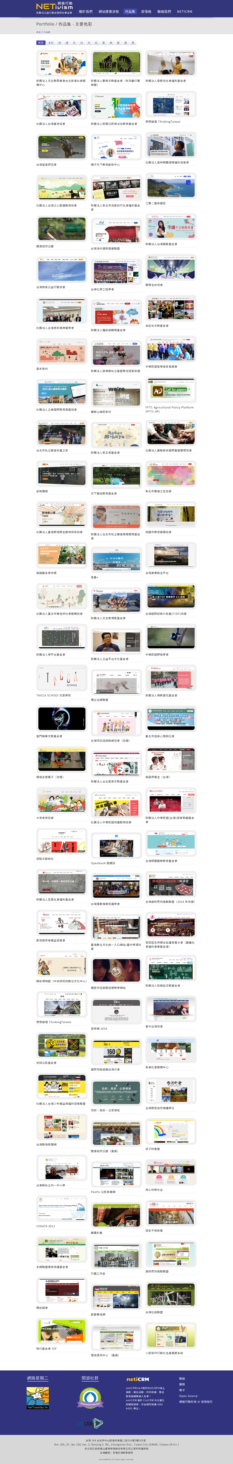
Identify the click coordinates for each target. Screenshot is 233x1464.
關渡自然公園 (45, 246)
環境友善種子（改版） (50, 777)
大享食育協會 (45, 818)
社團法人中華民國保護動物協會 (111, 822)
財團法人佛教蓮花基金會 (161, 695)
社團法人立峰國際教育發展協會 (56, 409)
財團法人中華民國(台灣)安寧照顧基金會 (169, 820)
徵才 (182, 1390)
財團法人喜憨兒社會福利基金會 (165, 81)
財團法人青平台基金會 (50, 654)
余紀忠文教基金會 (157, 326)
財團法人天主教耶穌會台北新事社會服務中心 (61, 83)
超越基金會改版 (46, 573)
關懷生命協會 (154, 285)
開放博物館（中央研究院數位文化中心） (62, 981)
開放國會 (42, 1308)
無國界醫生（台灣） (158, 777)
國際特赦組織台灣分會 (105, 1069)
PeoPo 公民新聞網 (103, 1192)
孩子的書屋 (152, 1149)
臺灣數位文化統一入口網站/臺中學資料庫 (116, 947)
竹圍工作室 (98, 1273)
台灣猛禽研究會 (46, 164)
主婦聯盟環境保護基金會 (52, 1267)
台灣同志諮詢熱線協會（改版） (111, 740)
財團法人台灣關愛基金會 (161, 244)
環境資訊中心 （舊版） (106, 1355)
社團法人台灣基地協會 (50, 124)
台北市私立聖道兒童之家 (52, 450)
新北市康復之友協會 (158, 491)
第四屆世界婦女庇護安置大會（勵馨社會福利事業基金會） (170, 944)
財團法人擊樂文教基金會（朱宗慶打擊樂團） (115, 83)
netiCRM (184, 11)
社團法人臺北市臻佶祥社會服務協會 (59, 614)
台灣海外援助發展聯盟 (105, 248)
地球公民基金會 (46, 1063)
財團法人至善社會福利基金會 (55, 899)
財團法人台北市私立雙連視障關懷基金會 (115, 536)
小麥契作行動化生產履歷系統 (164, 1353)
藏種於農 (97, 1233)
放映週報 (42, 491)
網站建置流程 (109, 11)
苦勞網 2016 (99, 1028)
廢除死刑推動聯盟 (157, 1271)
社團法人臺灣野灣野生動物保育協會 (59, 532)
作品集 (130, 11)
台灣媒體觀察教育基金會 (161, 861)
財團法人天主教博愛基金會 (108, 618)
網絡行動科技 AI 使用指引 (196, 1402)
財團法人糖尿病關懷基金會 (108, 330)
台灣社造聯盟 (154, 1312)
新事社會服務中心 (157, 1067)
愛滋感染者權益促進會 (50, 940)
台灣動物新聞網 (46, 1144)
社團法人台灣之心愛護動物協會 (56, 205)
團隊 (182, 1384)
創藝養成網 (98, 1314)
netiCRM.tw (133, 1388)
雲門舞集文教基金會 (49, 736)
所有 (41, 42)
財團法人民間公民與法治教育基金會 (114, 124)
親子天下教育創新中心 (105, 164)
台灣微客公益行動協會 (50, 287)
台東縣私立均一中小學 (50, 1185)
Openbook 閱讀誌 (103, 863)
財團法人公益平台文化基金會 (110, 659)
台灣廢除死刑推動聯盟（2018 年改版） (171, 902)
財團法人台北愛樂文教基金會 (110, 781)
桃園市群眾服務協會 (158, 532)
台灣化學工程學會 (102, 289)
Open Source (188, 1396)
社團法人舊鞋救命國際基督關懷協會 (168, 450)
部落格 (146, 11)
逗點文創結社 (45, 859)
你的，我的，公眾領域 (105, 1110)
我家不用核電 (154, 1230)
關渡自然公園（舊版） (105, 1151)
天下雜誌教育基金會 (104, 493)
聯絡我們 (164, 11)
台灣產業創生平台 (157, 573)
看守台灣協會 (154, 1026)
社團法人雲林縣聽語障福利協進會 (167, 162)
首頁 (38, 32)
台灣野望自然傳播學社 (159, 1108)
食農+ (95, 577)
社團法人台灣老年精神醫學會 (55, 328)
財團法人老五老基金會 (105, 452)
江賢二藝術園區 (155, 203)
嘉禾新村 (42, 369)
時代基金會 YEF (46, 1348)
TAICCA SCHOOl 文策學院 (53, 695)
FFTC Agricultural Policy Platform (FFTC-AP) (169, 409)
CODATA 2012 (45, 1226)
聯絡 (182, 1378)
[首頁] (54, 5)
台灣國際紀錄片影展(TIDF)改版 (166, 614)
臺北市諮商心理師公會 (159, 736)
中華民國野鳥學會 (157, 654)
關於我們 (86, 11)
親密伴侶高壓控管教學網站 (108, 988)
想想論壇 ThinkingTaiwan (162, 121)
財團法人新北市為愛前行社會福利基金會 (115, 207)
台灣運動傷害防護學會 (105, 904)
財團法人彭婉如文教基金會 (162, 985)
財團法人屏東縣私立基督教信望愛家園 (115, 371)
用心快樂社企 (154, 1190)
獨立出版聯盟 (99, 700)
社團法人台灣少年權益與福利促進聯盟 (61, 1103)
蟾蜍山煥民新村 (101, 412)
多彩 (51, 42)
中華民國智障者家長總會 (161, 366)
